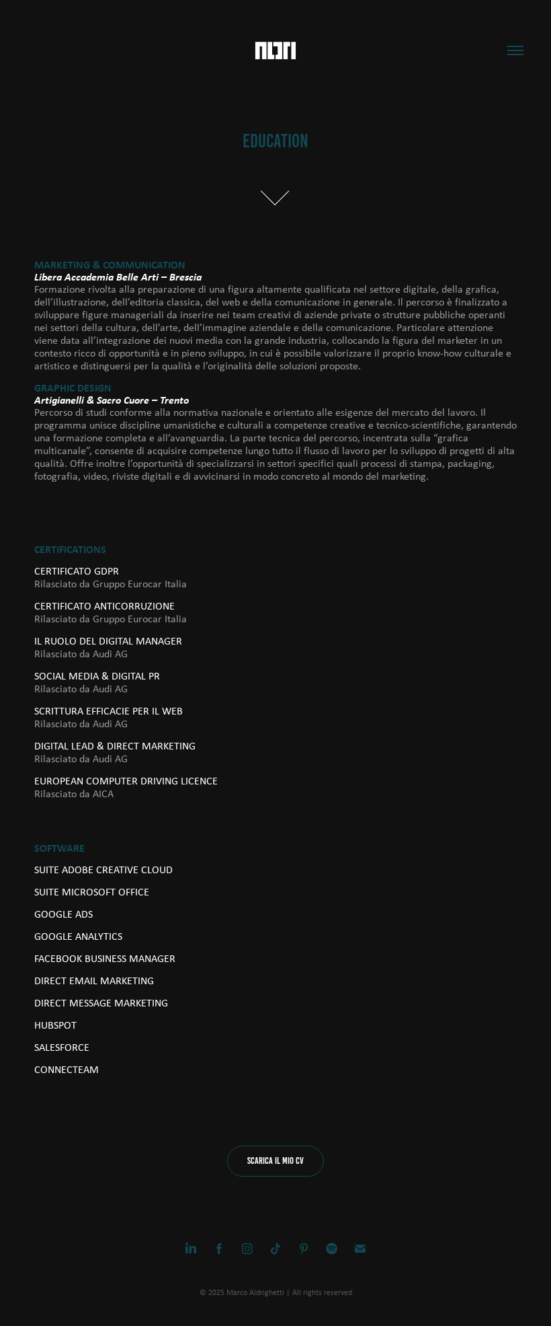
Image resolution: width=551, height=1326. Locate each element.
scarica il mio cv (275, 1161)
